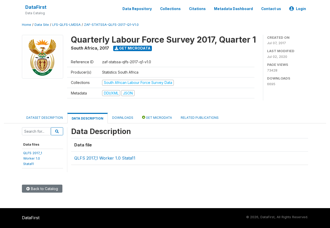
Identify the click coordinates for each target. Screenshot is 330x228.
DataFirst (35, 7)
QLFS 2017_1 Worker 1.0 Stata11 (104, 158)
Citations (197, 9)
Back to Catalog (44, 188)
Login (301, 9)
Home (26, 25)
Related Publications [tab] (200, 118)
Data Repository (137, 9)
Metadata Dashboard (233, 9)
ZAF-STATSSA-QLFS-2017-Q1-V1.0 (111, 25)
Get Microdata (134, 48)
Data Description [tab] (87, 118)
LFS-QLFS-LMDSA (66, 25)
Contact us (271, 9)
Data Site (42, 25)
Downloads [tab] (122, 118)
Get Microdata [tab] (158, 118)
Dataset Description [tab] (44, 118)
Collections (170, 9)
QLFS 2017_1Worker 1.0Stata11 (32, 158)
